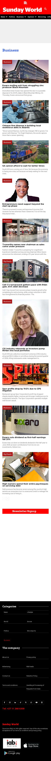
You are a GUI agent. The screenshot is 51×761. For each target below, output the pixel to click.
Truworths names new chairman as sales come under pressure (23, 245)
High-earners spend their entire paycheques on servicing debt (25, 485)
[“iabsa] (11, 748)
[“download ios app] (30, 748)
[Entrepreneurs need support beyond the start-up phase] (25, 190)
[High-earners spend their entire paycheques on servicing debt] (25, 466)
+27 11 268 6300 (15, 708)
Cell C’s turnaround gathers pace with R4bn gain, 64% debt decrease (24, 286)
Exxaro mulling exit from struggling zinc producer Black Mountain (23, 86)
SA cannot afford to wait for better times (23, 166)
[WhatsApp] (31, 703)
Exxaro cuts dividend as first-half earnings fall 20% (24, 438)
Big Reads (8, 261)
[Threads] (42, 703)
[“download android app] (11, 756)
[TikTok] (20, 703)
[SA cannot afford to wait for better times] (25, 151)
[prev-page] (3, 498)
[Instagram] (10, 703)
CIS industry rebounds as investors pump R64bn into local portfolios (23, 349)
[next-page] (7, 498)
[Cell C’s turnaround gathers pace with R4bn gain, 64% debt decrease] (25, 270)
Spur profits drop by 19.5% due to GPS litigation (21, 390)
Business (7, 62)
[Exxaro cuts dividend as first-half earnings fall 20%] (25, 420)
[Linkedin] (15, 703)
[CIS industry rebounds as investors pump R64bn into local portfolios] (25, 322)
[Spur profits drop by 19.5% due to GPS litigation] (25, 374)
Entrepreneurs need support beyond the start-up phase (23, 205)
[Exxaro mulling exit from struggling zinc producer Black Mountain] (25, 71)
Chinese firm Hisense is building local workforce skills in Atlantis (21, 126)
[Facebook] (4, 703)
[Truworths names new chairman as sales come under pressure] (25, 230)
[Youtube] (36, 703)
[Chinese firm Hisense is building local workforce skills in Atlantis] (25, 111)
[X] (26, 703)
